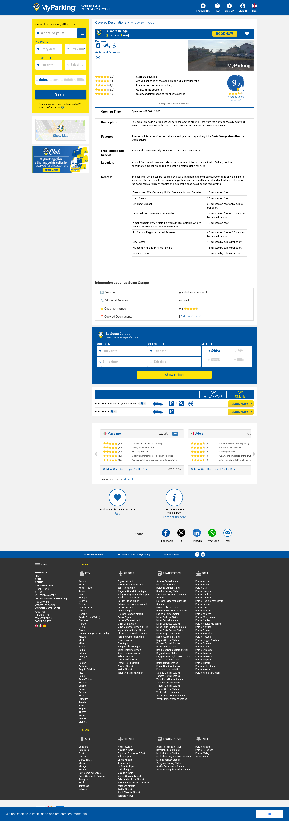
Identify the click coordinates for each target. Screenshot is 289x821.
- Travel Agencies (45, 605)
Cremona (83, 620)
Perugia (83, 656)
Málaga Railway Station (168, 759)
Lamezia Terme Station (167, 613)
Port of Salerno (203, 643)
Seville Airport (125, 789)
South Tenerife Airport (129, 792)
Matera (82, 636)
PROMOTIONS (42, 588)
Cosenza (83, 613)
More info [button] (80, 813)
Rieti (81, 672)
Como (82, 610)
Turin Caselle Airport (128, 659)
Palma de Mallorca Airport (131, 779)
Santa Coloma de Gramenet (92, 776)
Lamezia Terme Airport (129, 620)
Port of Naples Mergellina (208, 623)
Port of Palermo (203, 630)
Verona (82, 718)
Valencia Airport (126, 795)
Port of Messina (203, 610)
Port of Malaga (203, 753)
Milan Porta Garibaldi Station (171, 626)
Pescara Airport (125, 640)
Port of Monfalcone (205, 617)
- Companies (42, 601)
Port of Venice (202, 669)
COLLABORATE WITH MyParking (133, 554)
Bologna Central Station (168, 587)
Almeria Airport (125, 749)
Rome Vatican (86, 679)
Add (117, 513)
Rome (82, 675)
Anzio (151, 22)
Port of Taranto (203, 653)
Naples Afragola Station (168, 636)
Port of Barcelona (204, 749)
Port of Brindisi (203, 591)
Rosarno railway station (168, 669)
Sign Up (229, 11)
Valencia (83, 789)
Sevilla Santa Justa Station (170, 766)
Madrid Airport (125, 769)
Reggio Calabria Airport (130, 646)
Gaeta (82, 626)
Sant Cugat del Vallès (90, 772)
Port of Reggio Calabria (207, 640)
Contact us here (174, 517)
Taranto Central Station (168, 675)
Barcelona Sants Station (168, 749)
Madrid (82, 763)
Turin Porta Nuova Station (169, 679)
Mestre (82, 640)
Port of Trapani (203, 659)
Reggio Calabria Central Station (172, 649)
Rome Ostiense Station (167, 659)
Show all (128, 479)
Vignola (83, 721)
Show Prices (174, 375)
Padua (82, 649)
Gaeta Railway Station (167, 607)
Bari (81, 594)
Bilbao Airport (125, 756)
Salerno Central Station (168, 672)
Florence (83, 623)
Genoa (82, 630)
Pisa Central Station (166, 646)
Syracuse (83, 698)
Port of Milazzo (203, 613)
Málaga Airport (125, 772)
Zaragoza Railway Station (169, 763)
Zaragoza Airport (126, 785)
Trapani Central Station (168, 685)
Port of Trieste (202, 662)
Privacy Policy (43, 618)
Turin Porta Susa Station (168, 682)
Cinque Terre (85, 607)
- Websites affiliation (47, 608)
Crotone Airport (125, 610)
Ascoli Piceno (86, 587)
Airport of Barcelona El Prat (131, 753)
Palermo (83, 653)
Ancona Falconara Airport (130, 584)
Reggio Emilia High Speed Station (173, 656)
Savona (82, 692)
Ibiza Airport (124, 763)
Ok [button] (270, 813)
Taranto (83, 702)
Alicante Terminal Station (168, 746)
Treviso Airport (125, 666)
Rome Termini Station (167, 662)
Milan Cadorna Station (167, 617)
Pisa (81, 659)
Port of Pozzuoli (203, 636)
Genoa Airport (125, 617)
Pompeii (83, 662)
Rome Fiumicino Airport (129, 653)
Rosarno (83, 682)
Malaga (82, 766)
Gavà (81, 753)
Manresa (83, 769)
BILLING (39, 592)
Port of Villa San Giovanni (208, 672)
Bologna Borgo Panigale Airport (134, 594)
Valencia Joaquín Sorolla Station (173, 769)
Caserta (83, 600)
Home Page (41, 572)
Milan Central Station (167, 620)
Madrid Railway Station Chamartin (173, 756)
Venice (82, 715)
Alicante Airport (125, 746)
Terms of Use (171, 554)
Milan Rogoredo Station (168, 633)
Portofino (83, 666)
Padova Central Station (168, 643)
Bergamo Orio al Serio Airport (132, 591)
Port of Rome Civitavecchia (209, 600)
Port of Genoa (202, 607)
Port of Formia (202, 604)
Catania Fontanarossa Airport (132, 604)
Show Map (60, 135)
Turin (81, 705)
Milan (81, 643)
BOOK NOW (240, 403)
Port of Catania (203, 597)
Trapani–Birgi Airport (128, 662)
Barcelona (84, 749)
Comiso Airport (125, 607)
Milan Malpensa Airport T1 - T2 (133, 626)
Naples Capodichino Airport (132, 630)
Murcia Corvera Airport (129, 776)
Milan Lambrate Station (168, 623)
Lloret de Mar (85, 759)
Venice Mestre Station (167, 692)
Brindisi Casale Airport (129, 597)
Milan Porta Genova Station (170, 630)
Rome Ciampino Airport (129, 649)
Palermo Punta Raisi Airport (131, 636)
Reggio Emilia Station (167, 653)
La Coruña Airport (127, 766)
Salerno (83, 685)
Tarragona (84, 785)
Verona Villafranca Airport (131, 672)
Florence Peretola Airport (130, 613)
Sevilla (82, 782)
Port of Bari (201, 587)
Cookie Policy (43, 621)
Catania (83, 604)
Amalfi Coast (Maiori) (89, 617)
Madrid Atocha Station (167, 753)
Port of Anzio (137, 22)
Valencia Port (202, 756)
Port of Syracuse (203, 649)
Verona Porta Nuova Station (170, 695)
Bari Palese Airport (127, 587)
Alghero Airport (125, 581)
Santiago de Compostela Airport (134, 782)
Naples (82, 646)
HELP (217, 11)
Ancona (82, 581)
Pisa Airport (124, 643)
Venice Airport (125, 669)
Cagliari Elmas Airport (129, 600)
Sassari (82, 689)
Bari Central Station (166, 584)
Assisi (82, 591)
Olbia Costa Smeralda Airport (132, 633)
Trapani (83, 708)
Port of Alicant (202, 746)
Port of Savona (203, 646)
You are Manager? (92, 554)
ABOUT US (40, 611)
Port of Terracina (203, 656)
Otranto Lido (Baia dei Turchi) (94, 633)
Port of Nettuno (203, 626)
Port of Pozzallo (203, 633)
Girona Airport (125, 759)
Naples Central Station (167, 640)
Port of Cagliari (203, 594)
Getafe (82, 756)
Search (61, 94)
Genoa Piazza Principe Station (171, 610)
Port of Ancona (203, 581)
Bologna (83, 597)
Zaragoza (83, 779)
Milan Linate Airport (127, 623)
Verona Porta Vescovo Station (171, 698)
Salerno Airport (125, 656)
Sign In (38, 579)
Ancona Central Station (168, 581)
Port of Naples (202, 620)
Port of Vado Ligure (205, 666)
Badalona (83, 746)
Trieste (82, 711)
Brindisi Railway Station (168, 591)
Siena (81, 695)
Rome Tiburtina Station (168, 666)
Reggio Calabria (87, 669)
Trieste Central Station (167, 689)
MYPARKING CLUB (44, 585)
